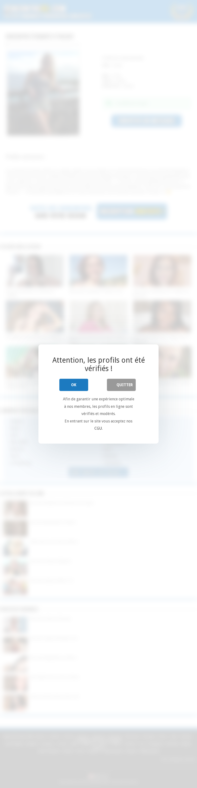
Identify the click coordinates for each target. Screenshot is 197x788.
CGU (98, 428)
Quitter (125, 385)
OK (73, 385)
